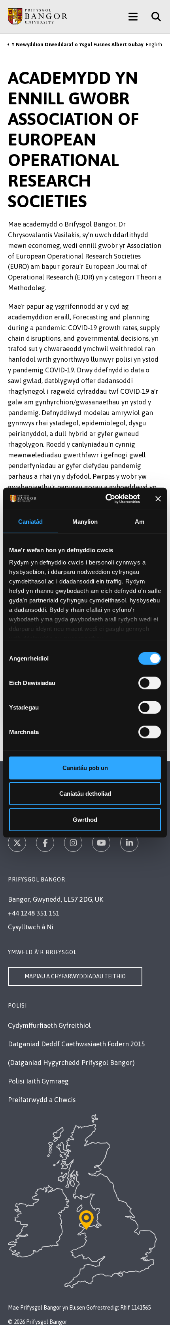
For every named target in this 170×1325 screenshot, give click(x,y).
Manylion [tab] (85, 521)
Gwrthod (85, 819)
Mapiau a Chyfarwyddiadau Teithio (75, 976)
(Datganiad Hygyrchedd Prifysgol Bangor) (71, 1062)
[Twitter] (17, 843)
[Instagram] (73, 843)
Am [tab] (139, 521)
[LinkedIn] (129, 843)
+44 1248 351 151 (33, 913)
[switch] (149, 682)
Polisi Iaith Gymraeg (38, 1081)
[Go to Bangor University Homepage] (37, 16)
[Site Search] (153, 16)
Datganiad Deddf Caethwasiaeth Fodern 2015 (76, 1044)
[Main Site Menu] (133, 16)
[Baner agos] (158, 499)
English (154, 44)
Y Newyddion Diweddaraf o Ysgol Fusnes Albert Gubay (77, 44)
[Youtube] (101, 843)
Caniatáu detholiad (85, 793)
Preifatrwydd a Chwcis (42, 1100)
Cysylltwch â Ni (30, 927)
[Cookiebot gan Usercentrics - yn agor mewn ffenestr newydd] (106, 499)
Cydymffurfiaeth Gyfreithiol (49, 1025)
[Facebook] (45, 843)
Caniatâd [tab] (30, 521)
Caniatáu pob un (85, 767)
